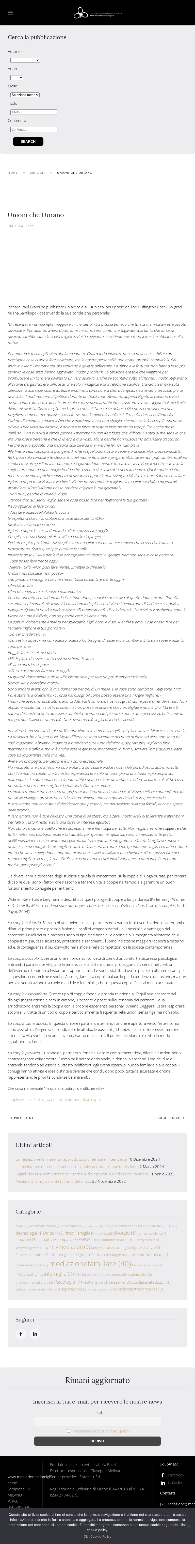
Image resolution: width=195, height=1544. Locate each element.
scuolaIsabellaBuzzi (150, 1282)
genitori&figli (75, 1254)
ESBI (85, 1239)
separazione (74, 1288)
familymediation (67, 1246)
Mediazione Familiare (147, 1265)
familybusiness (148, 1240)
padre (93, 1274)
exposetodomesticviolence (114, 1239)
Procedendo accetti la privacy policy (101, 1431)
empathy (47, 1239)
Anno (12, 68)
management (119, 1255)
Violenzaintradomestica (140, 1288)
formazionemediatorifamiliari (39, 1254)
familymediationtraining (111, 1247)
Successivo (170, 1118)
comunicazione (128, 1226)
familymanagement (29, 1248)
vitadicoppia (92, 1099)
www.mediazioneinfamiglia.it (32, 1476)
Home (13, 173)
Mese (12, 85)
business (94, 1226)
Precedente (24, 1118)
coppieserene (19, 1099)
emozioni (25, 1239)
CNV (108, 1226)
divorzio (124, 1233)
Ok (86, 1536)
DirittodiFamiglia (78, 1233)
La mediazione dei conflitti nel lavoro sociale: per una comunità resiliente (77, 1166)
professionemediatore (34, 1282)
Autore (14, 51)
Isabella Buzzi (21, 226)
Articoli (37, 173)
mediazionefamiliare (90, 1263)
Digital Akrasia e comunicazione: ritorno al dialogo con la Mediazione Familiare (81, 1173)
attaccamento (74, 1226)
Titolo (12, 103)
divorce (104, 1233)
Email (97, 1412)
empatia (68, 1239)
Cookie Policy (100, 1536)
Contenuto (17, 120)
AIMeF (22, 1226)
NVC (80, 1274)
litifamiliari (98, 1254)
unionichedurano (65, 1099)
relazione (119, 1282)
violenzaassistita (102, 1289)
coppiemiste (154, 1226)
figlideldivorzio (146, 1247)
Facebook (176, 1474)
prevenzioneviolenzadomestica (126, 1274)
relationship (95, 1282)
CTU (172, 1226)
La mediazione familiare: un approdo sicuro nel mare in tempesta (71, 1159)
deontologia (28, 1233)
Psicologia (40, 1099)
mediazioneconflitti (31, 1265)
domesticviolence (152, 1233)
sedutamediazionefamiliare (37, 1289)
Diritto (51, 1233)
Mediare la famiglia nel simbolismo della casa (53, 1181)
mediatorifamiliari (149, 1254)
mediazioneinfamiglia (44, 1273)
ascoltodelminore (45, 1226)
